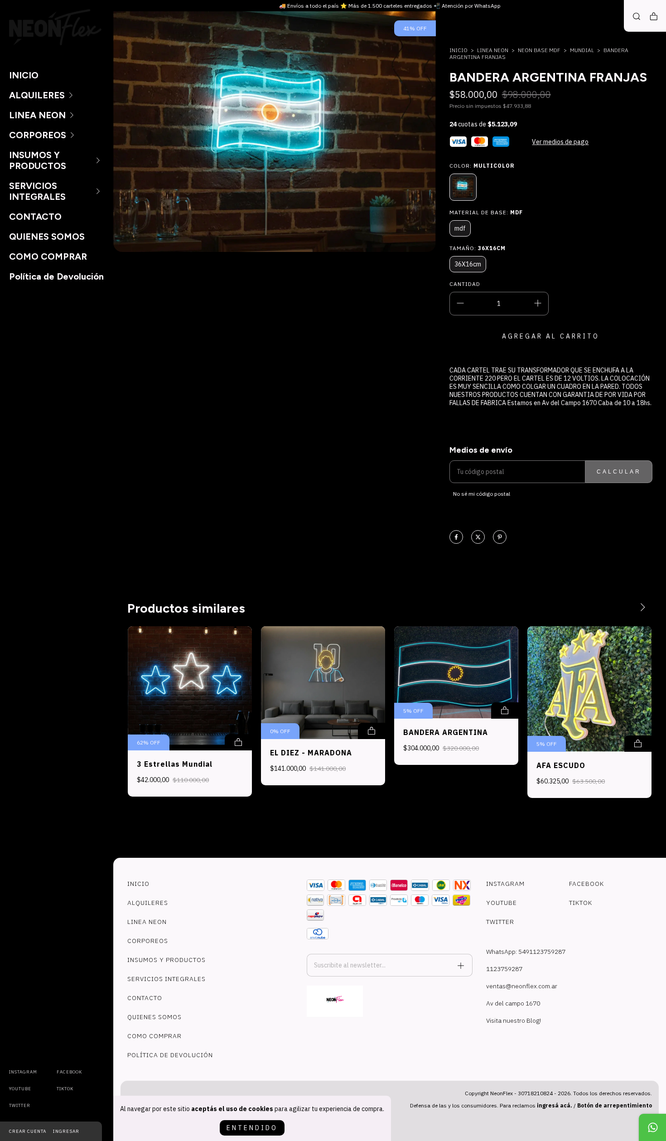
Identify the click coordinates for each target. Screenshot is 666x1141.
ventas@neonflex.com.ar (521, 986)
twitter (19, 1105)
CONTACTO (35, 216)
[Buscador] (636, 16)
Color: (482, 165)
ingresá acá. (554, 1105)
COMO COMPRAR (48, 256)
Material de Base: (486, 212)
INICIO (24, 75)
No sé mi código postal (481, 493)
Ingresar (66, 1131)
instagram (23, 1072)
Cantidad (464, 283)
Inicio (458, 50)
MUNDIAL (582, 50)
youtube (20, 1089)
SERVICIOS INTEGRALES (37, 191)
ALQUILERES (37, 95)
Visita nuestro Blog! (513, 1020)
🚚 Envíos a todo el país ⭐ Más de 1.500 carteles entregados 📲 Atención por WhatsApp (390, 5)
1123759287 (504, 969)
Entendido (252, 1128)
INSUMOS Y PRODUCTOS (37, 160)
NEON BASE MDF (539, 50)
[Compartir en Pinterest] (500, 537)
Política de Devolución (56, 276)
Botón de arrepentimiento (614, 1105)
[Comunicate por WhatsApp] (652, 1127)
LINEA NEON (37, 115)
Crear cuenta (27, 1131)
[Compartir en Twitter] (478, 537)
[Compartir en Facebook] (456, 537)
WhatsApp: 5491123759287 (525, 952)
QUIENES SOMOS (47, 236)
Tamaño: (477, 248)
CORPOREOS (37, 135)
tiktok (65, 1089)
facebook (69, 1072)
